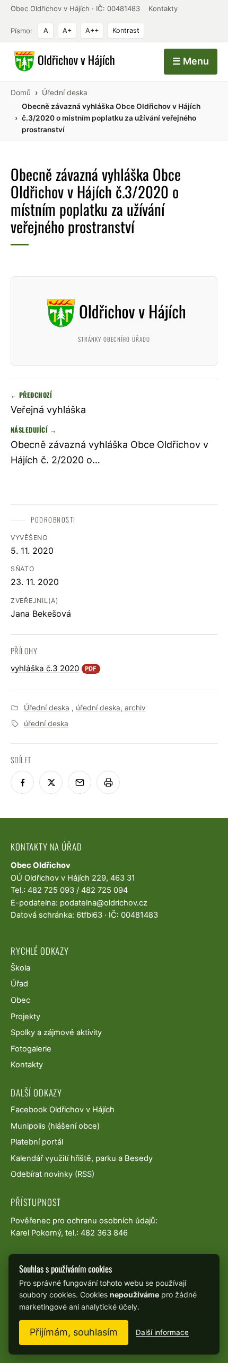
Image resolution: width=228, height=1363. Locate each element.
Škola (20, 968)
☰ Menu (190, 61)
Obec (20, 1000)
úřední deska (46, 723)
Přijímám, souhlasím (74, 1332)
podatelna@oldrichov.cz (103, 903)
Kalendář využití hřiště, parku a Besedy (82, 1158)
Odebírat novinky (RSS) (52, 1174)
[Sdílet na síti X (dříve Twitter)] (51, 782)
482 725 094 (104, 890)
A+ (67, 30)
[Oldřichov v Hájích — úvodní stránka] (63, 61)
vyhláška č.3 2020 (54, 668)
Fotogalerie (31, 1049)
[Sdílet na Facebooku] (22, 782)
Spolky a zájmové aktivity (56, 1032)
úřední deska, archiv (111, 707)
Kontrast (125, 30)
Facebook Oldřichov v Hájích (63, 1109)
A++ (92, 30)
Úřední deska (46, 707)
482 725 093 (51, 890)
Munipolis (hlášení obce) (55, 1126)
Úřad (19, 984)
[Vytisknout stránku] (108, 782)
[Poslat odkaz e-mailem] (79, 782)
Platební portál (37, 1142)
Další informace (162, 1332)
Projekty (25, 1016)
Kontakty (163, 8)
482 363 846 (104, 1233)
